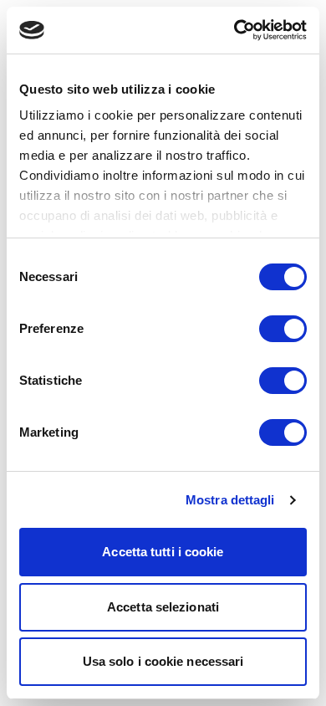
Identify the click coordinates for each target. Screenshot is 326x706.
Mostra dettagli (230, 500)
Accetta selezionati (163, 607)
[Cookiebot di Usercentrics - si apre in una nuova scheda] (234, 30)
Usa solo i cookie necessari (163, 661)
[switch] (283, 328)
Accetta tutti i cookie (162, 552)
